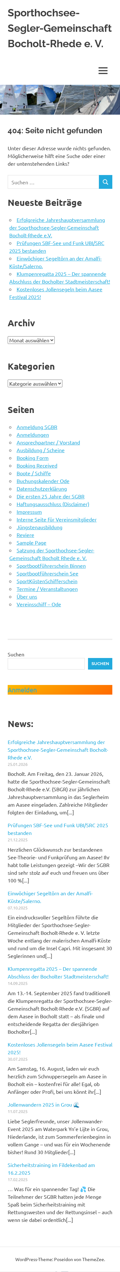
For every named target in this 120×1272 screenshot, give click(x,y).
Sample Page (31, 542)
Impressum (29, 511)
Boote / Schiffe (34, 473)
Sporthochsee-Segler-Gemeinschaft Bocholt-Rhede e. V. (60, 28)
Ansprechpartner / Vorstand (48, 442)
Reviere (25, 534)
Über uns (27, 596)
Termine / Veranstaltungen (47, 588)
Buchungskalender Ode (43, 481)
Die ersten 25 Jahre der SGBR (50, 496)
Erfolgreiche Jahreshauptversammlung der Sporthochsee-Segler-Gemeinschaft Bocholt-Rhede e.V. (57, 227)
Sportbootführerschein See (47, 573)
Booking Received (37, 465)
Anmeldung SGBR (37, 427)
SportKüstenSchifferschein (47, 581)
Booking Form (33, 457)
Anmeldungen (33, 434)
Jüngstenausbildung (39, 527)
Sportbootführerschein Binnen (51, 565)
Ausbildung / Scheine (41, 450)
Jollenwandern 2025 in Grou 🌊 (44, 1104)
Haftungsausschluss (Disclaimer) (53, 504)
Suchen (16, 654)
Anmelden (22, 690)
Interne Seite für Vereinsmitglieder (57, 519)
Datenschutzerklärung (42, 488)
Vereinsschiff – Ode (39, 604)
